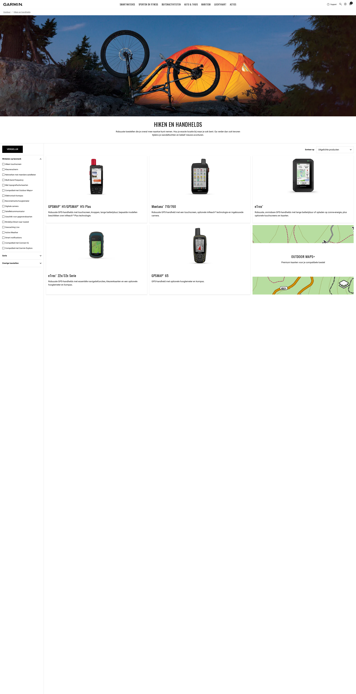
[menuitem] (332, 4)
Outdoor (7, 12)
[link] (178, 65)
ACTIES (233, 4)
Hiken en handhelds (22, 12)
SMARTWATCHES (127, 4)
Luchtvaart (220, 4)
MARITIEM (206, 4)
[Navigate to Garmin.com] (13, 4)
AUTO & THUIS (191, 4)
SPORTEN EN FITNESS (148, 4)
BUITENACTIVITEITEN (171, 4)
